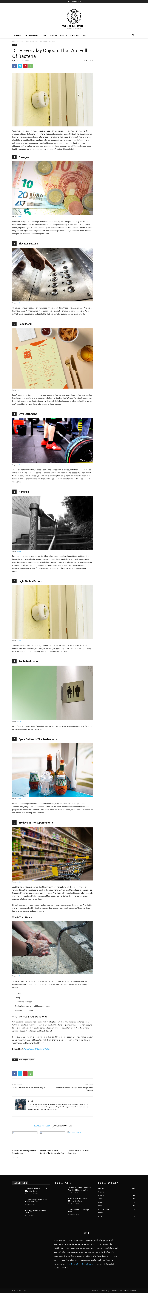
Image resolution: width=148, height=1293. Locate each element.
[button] (133, 35)
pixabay (19, 216)
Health (20, 42)
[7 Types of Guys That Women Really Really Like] (17, 1202)
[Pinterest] (25, 66)
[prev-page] (13, 1157)
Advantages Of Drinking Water (37, 1049)
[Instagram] (30, 1113)
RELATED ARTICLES (42, 1126)
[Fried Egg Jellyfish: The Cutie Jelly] (17, 1213)
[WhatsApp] (30, 66)
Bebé (16, 61)
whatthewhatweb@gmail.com (79, 1264)
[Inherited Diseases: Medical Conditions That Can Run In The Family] (52, 1140)
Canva (18, 390)
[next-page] (17, 1157)
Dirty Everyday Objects (26, 1059)
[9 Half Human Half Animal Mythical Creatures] (60, 1201)
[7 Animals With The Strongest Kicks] (60, 1212)
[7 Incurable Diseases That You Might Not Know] (17, 1191)
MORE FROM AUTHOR (62, 1126)
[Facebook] (14, 66)
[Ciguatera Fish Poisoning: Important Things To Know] (24, 1140)
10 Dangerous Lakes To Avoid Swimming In (28, 1088)
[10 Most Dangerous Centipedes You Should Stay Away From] (60, 1191)
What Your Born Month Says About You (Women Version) (74, 1089)
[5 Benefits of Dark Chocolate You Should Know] (80, 1140)
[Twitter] (20, 66)
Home (14, 42)
